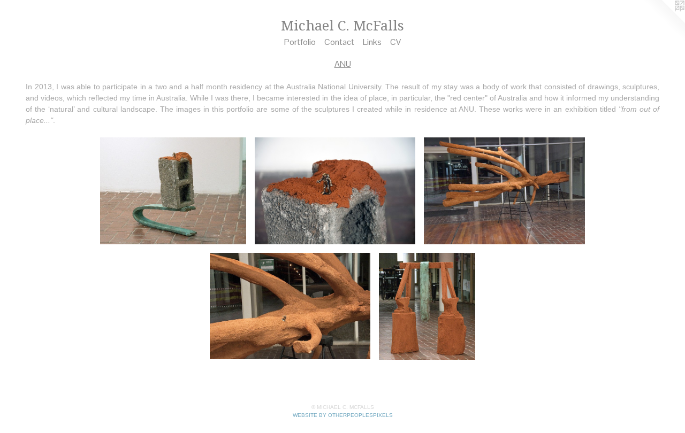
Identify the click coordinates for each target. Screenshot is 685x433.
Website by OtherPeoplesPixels (343, 415)
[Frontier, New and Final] (504, 190)
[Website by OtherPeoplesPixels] (663, 21)
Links (372, 42)
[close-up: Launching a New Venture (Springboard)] (335, 190)
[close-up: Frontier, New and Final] (290, 306)
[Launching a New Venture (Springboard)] (173, 190)
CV (395, 42)
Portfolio (300, 42)
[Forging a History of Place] (427, 306)
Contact (339, 42)
